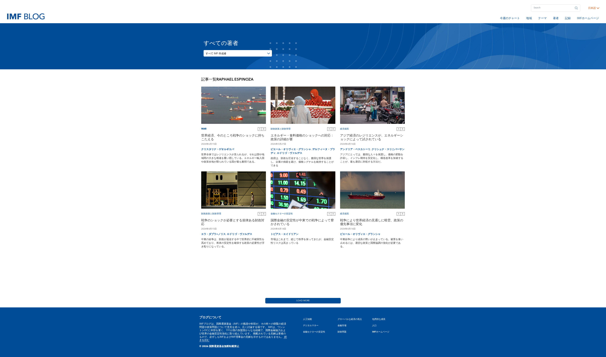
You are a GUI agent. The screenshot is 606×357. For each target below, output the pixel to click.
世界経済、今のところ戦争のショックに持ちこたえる (232, 138)
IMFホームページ (588, 19)
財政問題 (342, 331)
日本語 (592, 8)
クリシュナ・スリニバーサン (388, 149)
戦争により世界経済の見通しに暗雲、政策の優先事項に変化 (371, 222)
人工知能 (307, 319)
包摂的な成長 (378, 319)
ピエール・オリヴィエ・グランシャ (291, 149)
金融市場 (342, 325)
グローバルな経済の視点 (350, 319)
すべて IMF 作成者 (216, 53)
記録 (568, 19)
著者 (556, 19)
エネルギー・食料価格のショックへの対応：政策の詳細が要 (302, 138)
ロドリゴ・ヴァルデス (289, 153)
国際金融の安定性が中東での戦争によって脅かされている (302, 222)
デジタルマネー (310, 325)
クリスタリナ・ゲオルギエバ (217, 149)
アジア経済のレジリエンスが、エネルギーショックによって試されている (371, 138)
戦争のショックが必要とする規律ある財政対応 (232, 222)
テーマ (542, 19)
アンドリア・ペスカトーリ (355, 149)
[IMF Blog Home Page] (26, 16)
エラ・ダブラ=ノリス (213, 234)
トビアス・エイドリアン (284, 234)
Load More (303, 301)
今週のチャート (510, 19)
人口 (374, 325)
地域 (529, 19)
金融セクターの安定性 (314, 331)
